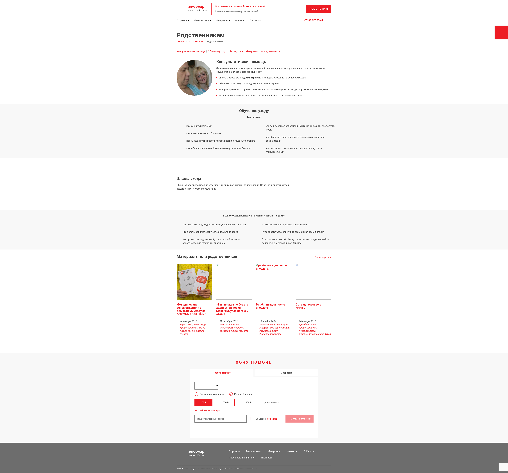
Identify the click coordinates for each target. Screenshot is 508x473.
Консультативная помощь (191, 51)
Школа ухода (236, 51)
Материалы (222, 20)
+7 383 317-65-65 (313, 20)
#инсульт (284, 324)
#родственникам (189, 327)
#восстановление (229, 324)
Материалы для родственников (263, 51)
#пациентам (226, 327)
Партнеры (266, 457)
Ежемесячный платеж (212, 394)
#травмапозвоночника (311, 334)
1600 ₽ (248, 402)
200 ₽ (203, 402)
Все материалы (323, 257)
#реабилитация (281, 327)
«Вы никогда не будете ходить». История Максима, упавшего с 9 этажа (232, 309)
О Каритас (255, 20)
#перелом (238, 327)
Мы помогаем (201, 20)
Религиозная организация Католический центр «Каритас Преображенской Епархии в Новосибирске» (220, 469)
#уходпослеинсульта (270, 334)
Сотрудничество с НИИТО (308, 306)
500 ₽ (226, 402)
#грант (183, 324)
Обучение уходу (217, 51)
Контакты (240, 20)
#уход (202, 327)
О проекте (182, 20)
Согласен (267, 418)
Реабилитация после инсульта (270, 306)
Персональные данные (242, 457)
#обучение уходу (197, 324)
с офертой (272, 418)
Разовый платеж (243, 394)
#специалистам (307, 330)
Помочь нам (318, 8)
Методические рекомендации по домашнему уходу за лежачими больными (191, 309)
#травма (243, 330)
